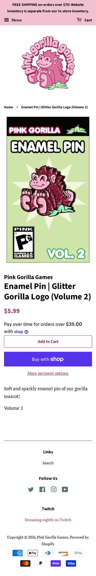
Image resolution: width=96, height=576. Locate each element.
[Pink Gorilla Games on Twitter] (31, 490)
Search (48, 462)
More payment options (48, 373)
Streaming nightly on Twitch (48, 519)
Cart (88, 20)
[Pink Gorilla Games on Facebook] (42, 490)
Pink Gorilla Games (52, 537)
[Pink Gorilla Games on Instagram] (54, 490)
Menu (16, 19)
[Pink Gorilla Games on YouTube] (65, 490)
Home (8, 107)
